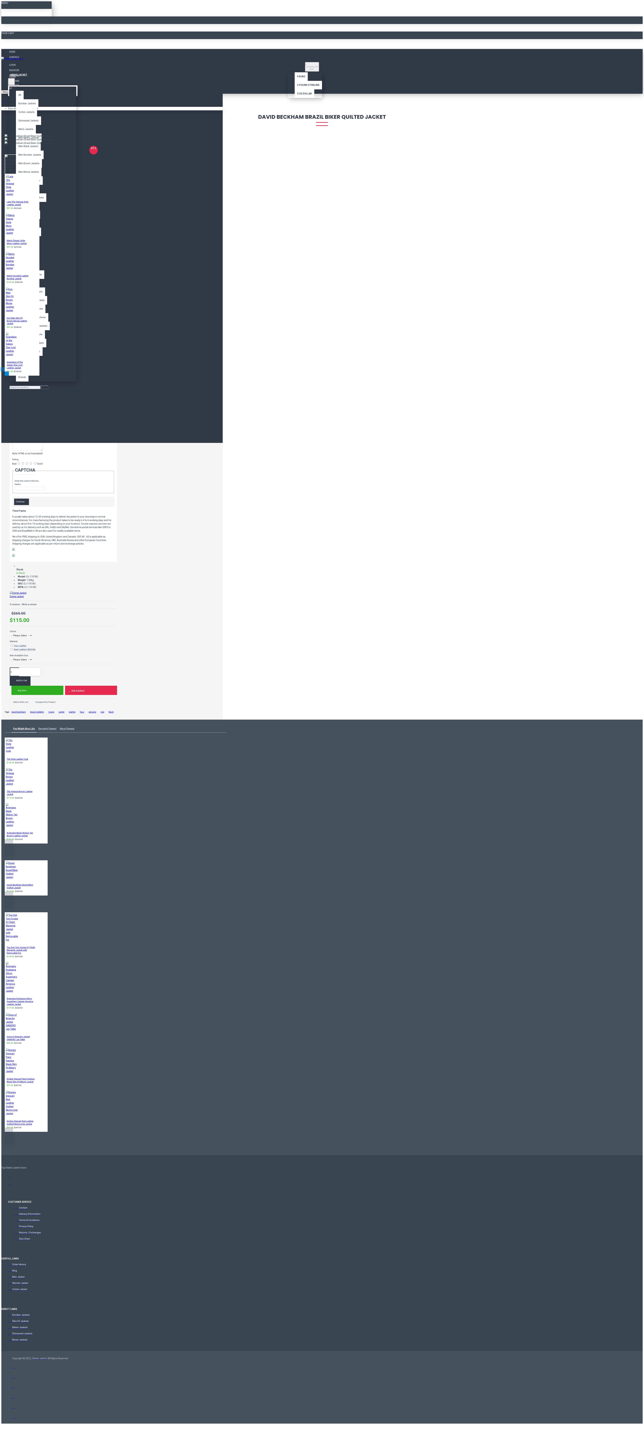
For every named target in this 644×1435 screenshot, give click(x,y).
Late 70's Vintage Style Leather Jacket (17, 203)
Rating (15, 459)
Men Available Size (19, 655)
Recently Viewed (47, 728)
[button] (3, 369)
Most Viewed (67, 728)
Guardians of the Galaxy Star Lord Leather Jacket (15, 365)
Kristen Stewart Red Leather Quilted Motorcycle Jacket (20, 1122)
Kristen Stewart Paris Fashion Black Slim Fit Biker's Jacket (21, 1080)
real (102, 712)
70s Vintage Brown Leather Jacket (20, 793)
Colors (13, 631)
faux (82, 712)
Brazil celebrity (37, 712)
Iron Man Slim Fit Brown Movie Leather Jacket (17, 321)
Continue (20, 501)
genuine (92, 712)
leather (72, 712)
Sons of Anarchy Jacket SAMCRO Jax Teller (18, 1038)
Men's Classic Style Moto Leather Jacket (17, 242)
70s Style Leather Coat (17, 759)
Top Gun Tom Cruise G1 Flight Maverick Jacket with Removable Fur (21, 950)
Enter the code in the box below (27, 482)
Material (13, 641)
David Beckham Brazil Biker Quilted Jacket (20, 886)
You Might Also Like (24, 728)
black (111, 712)
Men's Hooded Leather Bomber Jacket (18, 277)
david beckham (19, 712)
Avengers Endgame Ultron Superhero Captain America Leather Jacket (20, 1001)
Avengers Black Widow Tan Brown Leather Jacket (20, 834)
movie (51, 712)
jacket (61, 712)
